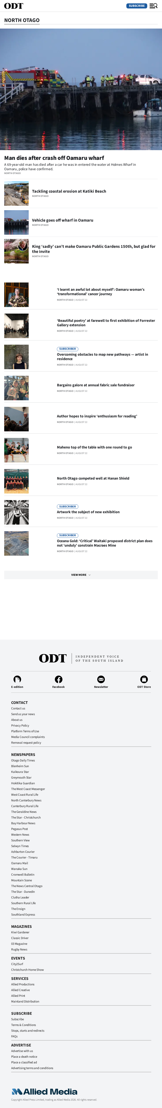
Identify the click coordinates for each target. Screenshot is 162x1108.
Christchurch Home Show (27, 970)
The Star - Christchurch (26, 817)
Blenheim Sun (20, 766)
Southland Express (23, 914)
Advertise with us (22, 1051)
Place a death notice (24, 1057)
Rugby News (19, 949)
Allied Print (18, 996)
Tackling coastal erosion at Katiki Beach (69, 191)
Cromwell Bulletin (22, 874)
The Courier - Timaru (24, 857)
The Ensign (18, 909)
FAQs (14, 1036)
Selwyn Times (20, 846)
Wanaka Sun (19, 869)
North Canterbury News (26, 800)
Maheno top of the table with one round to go (94, 447)
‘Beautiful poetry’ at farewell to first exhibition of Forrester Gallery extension (106, 323)
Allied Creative (20, 990)
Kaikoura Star (20, 772)
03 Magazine (19, 944)
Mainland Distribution (25, 1001)
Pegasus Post (19, 829)
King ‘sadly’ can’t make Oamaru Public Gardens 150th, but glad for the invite (93, 249)
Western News (20, 834)
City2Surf (17, 964)
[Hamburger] (153, 6)
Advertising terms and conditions (32, 1068)
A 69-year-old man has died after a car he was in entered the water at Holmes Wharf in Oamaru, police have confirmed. (70, 167)
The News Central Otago (26, 886)
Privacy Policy (20, 725)
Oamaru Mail (19, 863)
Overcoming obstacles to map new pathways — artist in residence (102, 357)
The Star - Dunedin (23, 892)
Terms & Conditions (23, 1025)
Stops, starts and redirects (27, 1030)
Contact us (18, 708)
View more (78, 575)
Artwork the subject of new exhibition (88, 512)
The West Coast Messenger (28, 789)
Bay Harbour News (23, 823)
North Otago (12, 173)
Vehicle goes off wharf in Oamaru (62, 220)
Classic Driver (19, 938)
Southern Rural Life (23, 903)
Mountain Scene (21, 880)
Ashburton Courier (22, 852)
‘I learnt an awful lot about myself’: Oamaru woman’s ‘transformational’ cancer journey (100, 292)
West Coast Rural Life (24, 795)
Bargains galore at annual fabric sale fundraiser (96, 385)
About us (16, 720)
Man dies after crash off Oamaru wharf (54, 158)
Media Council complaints (28, 737)
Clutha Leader (20, 897)
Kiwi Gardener (20, 932)
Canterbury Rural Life (24, 806)
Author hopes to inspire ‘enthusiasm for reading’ (97, 416)
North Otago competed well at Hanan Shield (93, 478)
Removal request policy (26, 742)
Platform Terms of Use (25, 731)
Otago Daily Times (23, 760)
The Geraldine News (23, 812)
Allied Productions (22, 984)
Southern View (20, 840)
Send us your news (23, 714)
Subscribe (137, 6)
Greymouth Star (21, 777)
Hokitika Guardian (23, 783)
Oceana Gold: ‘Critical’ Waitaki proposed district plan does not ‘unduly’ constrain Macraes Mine (105, 543)
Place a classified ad (24, 1062)
